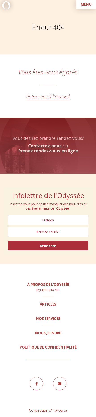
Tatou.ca (60, 410)
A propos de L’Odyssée (48, 284)
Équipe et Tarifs (48, 290)
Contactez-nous (45, 146)
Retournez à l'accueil (48, 96)
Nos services (48, 318)
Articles (48, 304)
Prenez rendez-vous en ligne (48, 151)
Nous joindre (48, 332)
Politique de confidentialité (48, 347)
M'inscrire (48, 246)
